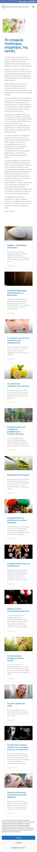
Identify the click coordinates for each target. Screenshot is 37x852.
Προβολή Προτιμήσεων (19, 847)
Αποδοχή (18, 837)
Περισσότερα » (11, 265)
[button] (33, 6)
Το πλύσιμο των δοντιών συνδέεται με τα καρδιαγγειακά (18, 340)
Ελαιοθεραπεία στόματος (18, 475)
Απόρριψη (18, 842)
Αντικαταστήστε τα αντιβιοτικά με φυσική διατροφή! (17, 520)
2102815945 (31, 1)
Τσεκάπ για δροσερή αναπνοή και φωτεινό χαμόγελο (17, 794)
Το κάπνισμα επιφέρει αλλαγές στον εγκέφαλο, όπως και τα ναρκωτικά (18, 747)
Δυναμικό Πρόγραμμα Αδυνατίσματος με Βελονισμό (17, 292)
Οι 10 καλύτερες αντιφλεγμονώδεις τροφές (15, 658)
